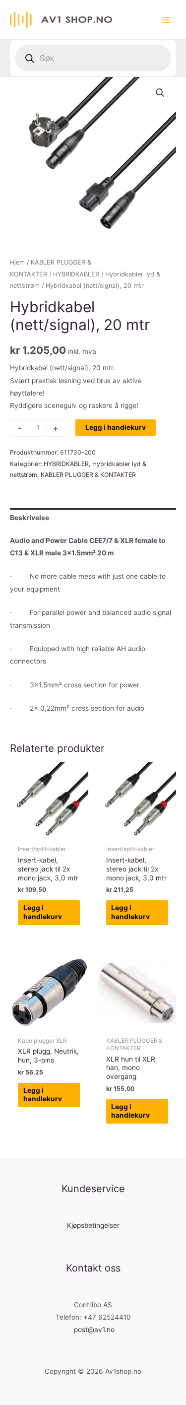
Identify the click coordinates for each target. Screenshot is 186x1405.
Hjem (17, 262)
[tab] (93, 518)
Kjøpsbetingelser (93, 1225)
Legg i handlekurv (115, 427)
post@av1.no (94, 1330)
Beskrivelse (29, 518)
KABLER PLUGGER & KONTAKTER (88, 474)
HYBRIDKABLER (76, 274)
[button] (160, 93)
